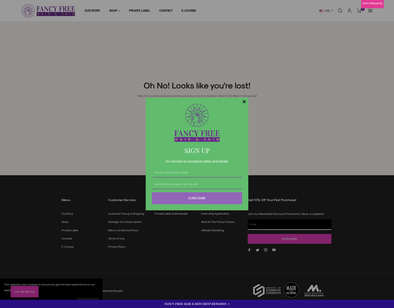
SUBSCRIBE (197, 198)
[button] (197, 304)
